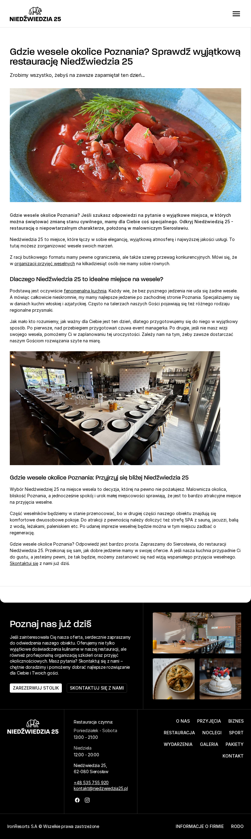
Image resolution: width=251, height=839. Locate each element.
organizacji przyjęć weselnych (44, 263)
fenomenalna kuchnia (85, 290)
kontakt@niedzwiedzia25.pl (101, 788)
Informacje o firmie (200, 826)
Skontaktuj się (24, 563)
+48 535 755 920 (91, 782)
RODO (237, 826)
